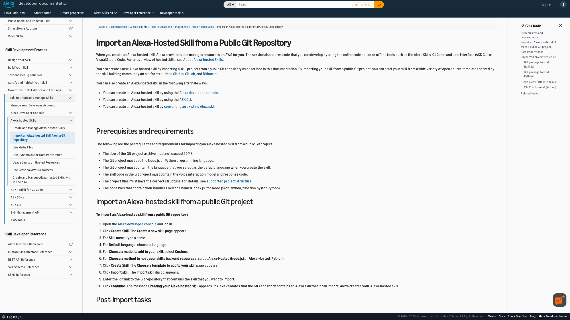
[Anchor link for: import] (257, 201)
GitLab (190, 74)
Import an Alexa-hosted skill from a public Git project (538, 44)
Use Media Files (23, 147)
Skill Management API (25, 212)
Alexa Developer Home (552, 316)
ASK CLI (16, 205)
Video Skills (15, 36)
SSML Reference (19, 274)
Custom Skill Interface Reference (30, 252)
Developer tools (170, 13)
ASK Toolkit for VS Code (27, 190)
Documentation (118, 26)
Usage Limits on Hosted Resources (36, 162)
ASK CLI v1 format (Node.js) (539, 81)
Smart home (42, 13)
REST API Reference (21, 259)
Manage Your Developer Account (32, 105)
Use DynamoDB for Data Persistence (37, 155)
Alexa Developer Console (27, 113)
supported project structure (229, 181)
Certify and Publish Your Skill (27, 82)
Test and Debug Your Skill (25, 75)
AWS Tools (17, 220)
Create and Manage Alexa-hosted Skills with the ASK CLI (42, 180)
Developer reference (137, 13)
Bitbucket (210, 74)
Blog (533, 316)
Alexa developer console (198, 92)
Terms (492, 316)
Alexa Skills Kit (103, 13)
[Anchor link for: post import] (155, 299)
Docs (502, 316)
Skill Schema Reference (23, 267)
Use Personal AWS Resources (33, 170)
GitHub (178, 74)
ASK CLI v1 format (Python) (539, 87)
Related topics (530, 93)
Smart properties (72, 13)
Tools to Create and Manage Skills (30, 98)
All (229, 4)
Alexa (102, 26)
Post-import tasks (532, 52)
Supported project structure (538, 57)
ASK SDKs (17, 197)
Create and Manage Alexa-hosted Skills (39, 128)
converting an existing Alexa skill (190, 106)
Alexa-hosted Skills (23, 120)
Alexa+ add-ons (14, 13)
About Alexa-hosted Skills (203, 59)
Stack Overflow (518, 316)
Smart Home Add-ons (23, 28)
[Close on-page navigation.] (561, 24)
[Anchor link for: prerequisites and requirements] (197, 130)
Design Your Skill (19, 60)
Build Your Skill (18, 67)
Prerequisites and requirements (532, 35)
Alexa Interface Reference (25, 244)
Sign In (547, 4)
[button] (103, 14)
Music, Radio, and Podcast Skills (29, 21)
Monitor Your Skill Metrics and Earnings (34, 90)
